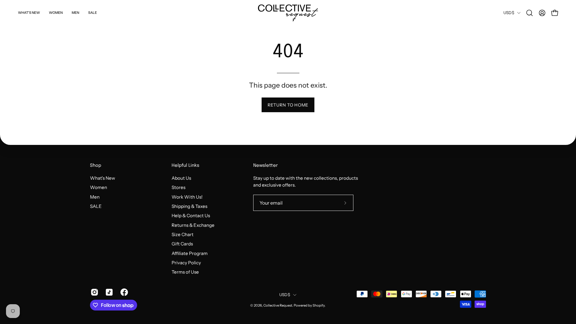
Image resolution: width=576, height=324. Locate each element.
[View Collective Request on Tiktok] (108, 292)
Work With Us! (187, 197)
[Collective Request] (288, 12)
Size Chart (183, 234)
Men (95, 197)
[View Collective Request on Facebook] (123, 292)
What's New (102, 178)
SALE (96, 206)
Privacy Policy (186, 263)
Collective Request (277, 305)
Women (98, 187)
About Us (181, 178)
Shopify (319, 305)
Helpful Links (185, 165)
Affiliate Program (190, 253)
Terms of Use (185, 272)
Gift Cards (182, 244)
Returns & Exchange (193, 225)
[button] (529, 13)
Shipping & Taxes (189, 206)
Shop (95, 165)
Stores (178, 187)
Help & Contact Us (191, 215)
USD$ (508, 12)
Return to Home (288, 105)
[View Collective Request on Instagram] (93, 292)
